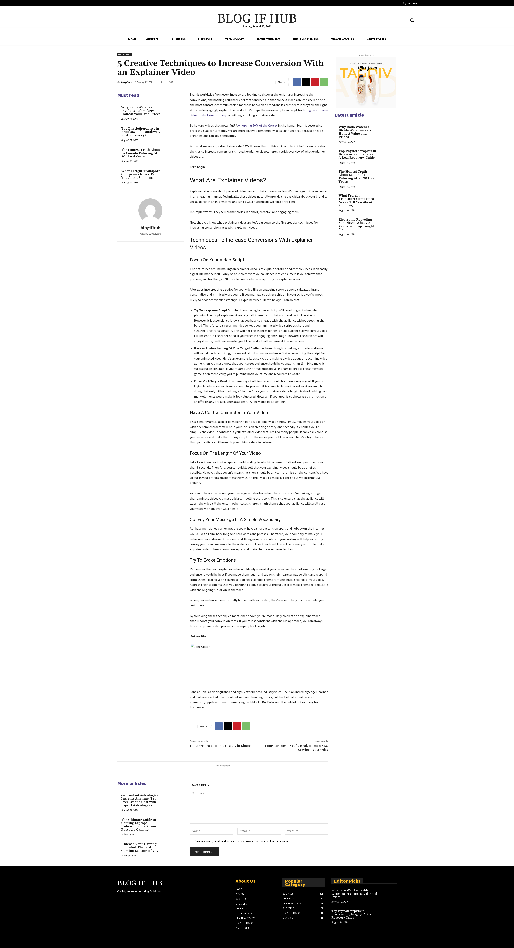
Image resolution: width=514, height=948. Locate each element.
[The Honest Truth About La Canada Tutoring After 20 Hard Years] (172, 155)
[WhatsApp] (324, 82)
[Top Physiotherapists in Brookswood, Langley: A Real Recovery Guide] (172, 134)
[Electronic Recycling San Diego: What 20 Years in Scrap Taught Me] (386, 224)
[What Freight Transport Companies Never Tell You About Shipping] (172, 176)
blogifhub (126, 82)
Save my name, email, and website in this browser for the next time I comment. (242, 841)
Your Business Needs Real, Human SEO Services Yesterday (296, 748)
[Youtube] (403, 20)
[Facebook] (388, 20)
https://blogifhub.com (150, 233)
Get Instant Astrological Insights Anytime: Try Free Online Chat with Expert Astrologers (140, 800)
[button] (412, 20)
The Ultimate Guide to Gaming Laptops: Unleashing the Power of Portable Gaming (141, 825)
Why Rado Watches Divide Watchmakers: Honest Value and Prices (140, 111)
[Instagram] (172, 895)
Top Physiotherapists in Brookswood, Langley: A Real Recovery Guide (140, 132)
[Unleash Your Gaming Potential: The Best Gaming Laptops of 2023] (172, 849)
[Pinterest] (315, 82)
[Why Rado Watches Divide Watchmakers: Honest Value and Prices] (172, 112)
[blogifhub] (150, 210)
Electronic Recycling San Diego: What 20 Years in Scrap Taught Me (356, 225)
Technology (125, 54)
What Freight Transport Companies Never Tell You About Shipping (140, 174)
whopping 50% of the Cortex (257, 125)
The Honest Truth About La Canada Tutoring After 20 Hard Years (141, 153)
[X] (396, 20)
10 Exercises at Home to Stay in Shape (220, 746)
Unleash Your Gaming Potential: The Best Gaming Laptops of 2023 (141, 847)
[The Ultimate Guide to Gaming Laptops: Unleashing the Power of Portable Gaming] (172, 825)
